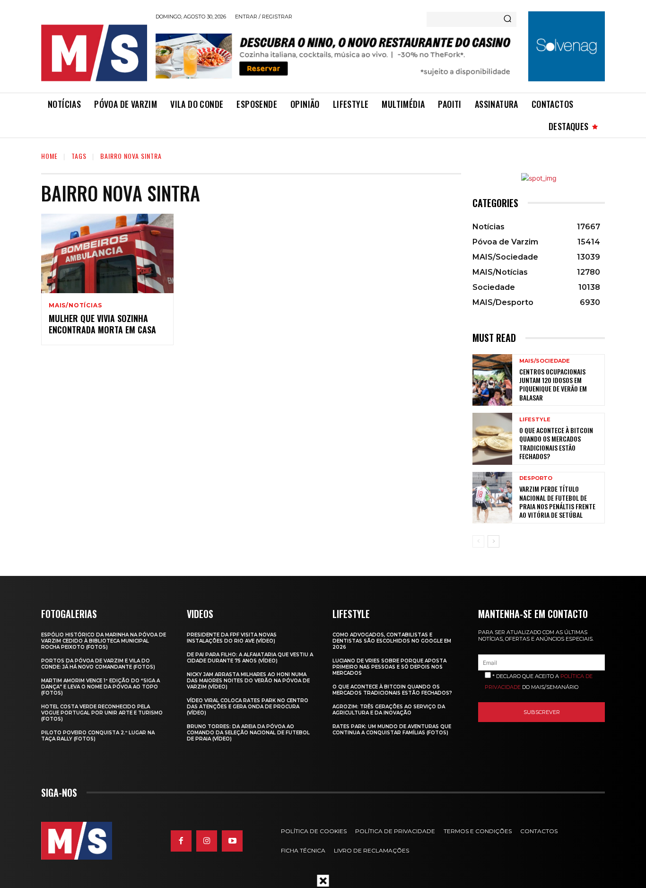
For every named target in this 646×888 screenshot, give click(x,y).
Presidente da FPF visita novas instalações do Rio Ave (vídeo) (232, 638)
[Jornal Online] (93, 53)
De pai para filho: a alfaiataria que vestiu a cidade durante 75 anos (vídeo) (250, 658)
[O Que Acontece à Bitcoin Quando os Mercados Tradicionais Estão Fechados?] (492, 438)
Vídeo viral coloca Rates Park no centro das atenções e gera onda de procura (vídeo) (247, 706)
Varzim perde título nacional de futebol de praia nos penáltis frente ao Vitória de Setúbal (557, 502)
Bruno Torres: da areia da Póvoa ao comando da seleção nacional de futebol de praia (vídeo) (248, 732)
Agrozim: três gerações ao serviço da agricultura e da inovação (388, 710)
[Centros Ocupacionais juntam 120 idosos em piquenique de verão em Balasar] (492, 380)
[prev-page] (478, 541)
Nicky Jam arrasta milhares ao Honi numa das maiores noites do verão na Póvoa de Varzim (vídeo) (248, 680)
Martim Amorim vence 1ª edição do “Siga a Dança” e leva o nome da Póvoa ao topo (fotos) (100, 687)
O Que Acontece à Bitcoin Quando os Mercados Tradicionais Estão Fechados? (556, 443)
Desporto (535, 478)
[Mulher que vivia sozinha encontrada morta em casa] (107, 253)
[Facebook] (181, 840)
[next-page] (493, 541)
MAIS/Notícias (75, 305)
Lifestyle (534, 419)
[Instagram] (206, 840)
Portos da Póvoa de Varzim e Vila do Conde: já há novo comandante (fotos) (98, 664)
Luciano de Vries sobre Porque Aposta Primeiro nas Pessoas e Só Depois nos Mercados (389, 667)
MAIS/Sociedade (544, 361)
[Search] (507, 19)
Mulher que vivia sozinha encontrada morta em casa (102, 323)
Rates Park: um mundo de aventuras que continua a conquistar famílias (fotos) (391, 729)
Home (49, 156)
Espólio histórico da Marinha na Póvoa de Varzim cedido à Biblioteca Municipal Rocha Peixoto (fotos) (103, 641)
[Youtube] (232, 840)
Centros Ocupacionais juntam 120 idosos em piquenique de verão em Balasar (553, 384)
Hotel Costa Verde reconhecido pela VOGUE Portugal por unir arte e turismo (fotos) (102, 713)
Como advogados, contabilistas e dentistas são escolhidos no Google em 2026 (391, 641)
